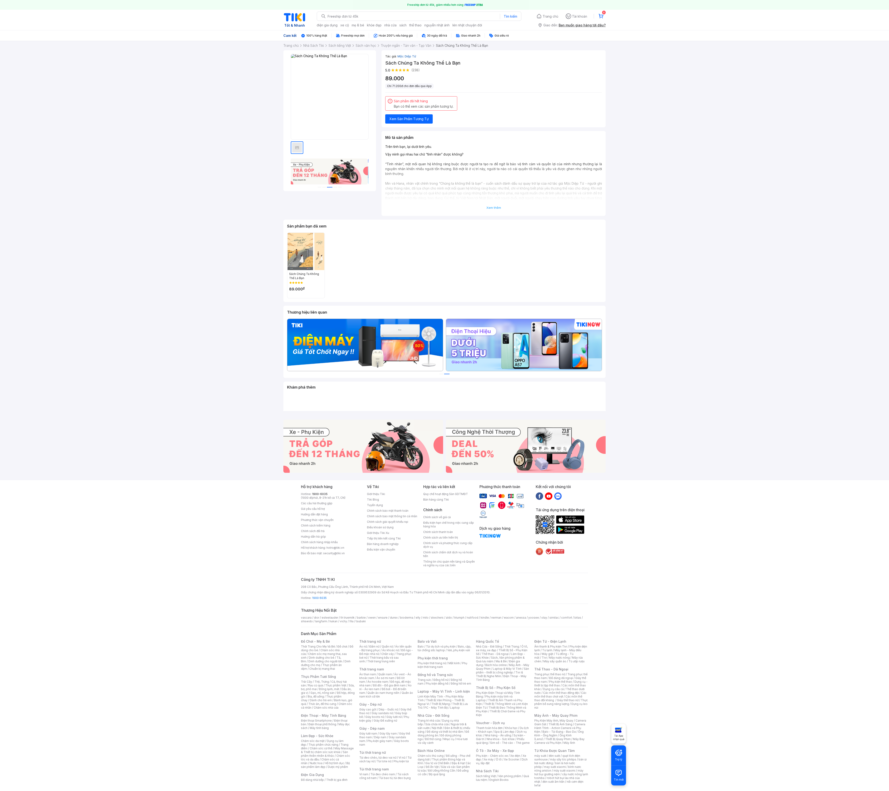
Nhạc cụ (448, 739)
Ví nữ (402, 757)
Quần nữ (387, 646)
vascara (306, 617)
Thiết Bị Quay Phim (558, 739)
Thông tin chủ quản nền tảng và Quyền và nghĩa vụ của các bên (449, 563)
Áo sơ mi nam (385, 678)
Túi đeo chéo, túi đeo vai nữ (377, 757)
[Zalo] (558, 496)
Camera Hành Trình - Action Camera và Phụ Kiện (559, 727)
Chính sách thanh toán (438, 532)
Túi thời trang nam (374, 769)
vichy (343, 621)
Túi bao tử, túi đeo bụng (395, 778)
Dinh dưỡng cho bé (321, 657)
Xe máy (488, 759)
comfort (566, 617)
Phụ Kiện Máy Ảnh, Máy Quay (553, 720)
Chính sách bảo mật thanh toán (387, 510)
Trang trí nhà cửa (429, 720)
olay (544, 617)
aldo (449, 617)
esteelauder (330, 617)
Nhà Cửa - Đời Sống (433, 715)
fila (351, 621)
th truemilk (348, 617)
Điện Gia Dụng (312, 775)
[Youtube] (548, 496)
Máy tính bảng (319, 728)
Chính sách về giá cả (437, 517)
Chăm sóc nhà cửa (326, 707)
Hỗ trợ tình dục (334, 763)
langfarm (321, 621)
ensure (383, 617)
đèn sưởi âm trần (553, 781)
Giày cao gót (367, 709)
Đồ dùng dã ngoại (561, 678)
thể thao (415, 25)
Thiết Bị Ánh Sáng (560, 724)
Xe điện (515, 755)
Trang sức (424, 680)
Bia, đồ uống (316, 696)
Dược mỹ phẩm (338, 767)
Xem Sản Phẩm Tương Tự (409, 119)
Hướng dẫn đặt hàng (314, 514)
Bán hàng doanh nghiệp (383, 544)
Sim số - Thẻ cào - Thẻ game (510, 742)
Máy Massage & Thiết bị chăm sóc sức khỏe (327, 750)
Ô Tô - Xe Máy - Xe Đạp (495, 751)
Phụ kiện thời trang (433, 658)
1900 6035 (319, 598)
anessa (521, 617)
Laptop (455, 707)
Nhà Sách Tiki (487, 771)
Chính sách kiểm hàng (315, 525)
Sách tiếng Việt (486, 776)
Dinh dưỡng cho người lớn (325, 661)
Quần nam (385, 674)
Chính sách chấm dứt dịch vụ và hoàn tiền (448, 554)
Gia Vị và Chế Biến (437, 763)
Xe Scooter (511, 759)
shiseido (307, 621)
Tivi (544, 657)
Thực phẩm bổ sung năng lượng (561, 702)
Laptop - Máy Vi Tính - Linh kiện (444, 691)
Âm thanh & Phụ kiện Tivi (550, 646)
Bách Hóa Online (431, 751)
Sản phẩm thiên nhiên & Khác (324, 753)
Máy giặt (547, 654)
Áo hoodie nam (377, 681)
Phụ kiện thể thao (560, 681)
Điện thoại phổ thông (322, 724)
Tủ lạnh (547, 650)
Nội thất (437, 728)
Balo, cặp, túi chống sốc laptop (444, 648)
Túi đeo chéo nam (383, 774)
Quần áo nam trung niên (383, 692)
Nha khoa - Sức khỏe (501, 739)
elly (418, 617)
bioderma (406, 617)
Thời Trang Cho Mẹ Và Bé (318, 646)
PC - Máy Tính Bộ (436, 707)
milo (426, 617)
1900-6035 (320, 494)
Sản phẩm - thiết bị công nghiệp (502, 670)
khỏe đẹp (374, 25)
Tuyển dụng (375, 505)
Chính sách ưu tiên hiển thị (440, 537)
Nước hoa (316, 763)
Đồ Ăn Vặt (432, 767)
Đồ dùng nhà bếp (312, 780)
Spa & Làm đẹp (504, 731)
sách (403, 25)
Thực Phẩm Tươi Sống (318, 677)
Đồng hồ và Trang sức (435, 675)
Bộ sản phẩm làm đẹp (325, 765)
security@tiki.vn (334, 553)
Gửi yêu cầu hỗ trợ (313, 509)
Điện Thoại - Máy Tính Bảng (323, 715)
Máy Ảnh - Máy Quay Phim (555, 715)
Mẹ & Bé (501, 661)
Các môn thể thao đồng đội (561, 692)
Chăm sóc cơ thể (321, 748)
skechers (437, 617)
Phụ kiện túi (401, 761)
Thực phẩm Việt (335, 685)
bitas (577, 617)
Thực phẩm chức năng (323, 744)
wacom (509, 617)
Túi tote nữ (384, 761)
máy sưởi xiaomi (564, 770)
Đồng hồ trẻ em (461, 683)
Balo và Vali (427, 641)
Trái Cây (306, 681)
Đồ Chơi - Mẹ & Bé (315, 641)
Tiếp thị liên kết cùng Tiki (384, 538)
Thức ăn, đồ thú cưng (322, 704)
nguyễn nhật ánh (437, 25)
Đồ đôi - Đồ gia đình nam (389, 685)
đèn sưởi (554, 755)
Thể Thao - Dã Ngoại (551, 669)
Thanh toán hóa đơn (489, 728)
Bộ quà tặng (437, 774)
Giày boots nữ (374, 717)
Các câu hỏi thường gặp (316, 503)
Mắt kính (454, 663)
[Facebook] (539, 496)
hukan (333, 621)
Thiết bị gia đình (336, 780)
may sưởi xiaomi (555, 767)
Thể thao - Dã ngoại (495, 654)
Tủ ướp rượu (577, 661)
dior (316, 617)
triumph (459, 617)
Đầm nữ (374, 646)
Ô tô (499, 759)
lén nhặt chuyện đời (467, 25)
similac (554, 617)
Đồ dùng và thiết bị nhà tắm (445, 731)
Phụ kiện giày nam (379, 741)
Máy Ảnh (569, 742)
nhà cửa (390, 25)
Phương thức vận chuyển (317, 520)
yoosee (533, 617)
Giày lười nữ (394, 717)
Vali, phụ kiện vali (458, 650)
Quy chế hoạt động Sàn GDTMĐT (445, 494)
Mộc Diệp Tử (407, 56)
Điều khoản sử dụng (380, 527)
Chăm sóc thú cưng (431, 755)
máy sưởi (540, 755)
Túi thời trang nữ (372, 752)
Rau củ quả (315, 685)
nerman (496, 617)
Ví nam (363, 774)
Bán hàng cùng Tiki (436, 499)
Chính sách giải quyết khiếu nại (387, 521)
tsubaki (361, 621)
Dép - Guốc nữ (388, 709)
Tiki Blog (373, 499)
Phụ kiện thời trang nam (442, 665)
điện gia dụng (327, 25)
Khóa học (511, 728)
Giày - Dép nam (372, 728)
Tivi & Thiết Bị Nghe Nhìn (499, 674)
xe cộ (344, 25)
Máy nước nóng (559, 657)
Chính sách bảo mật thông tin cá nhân (392, 516)
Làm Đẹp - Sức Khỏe (317, 736)
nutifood (472, 617)
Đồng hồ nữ (440, 680)
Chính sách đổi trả (313, 531)
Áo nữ (363, 646)
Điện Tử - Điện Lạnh (550, 641)
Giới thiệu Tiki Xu (378, 533)
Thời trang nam (371, 669)
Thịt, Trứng (321, 681)
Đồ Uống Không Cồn (441, 770)
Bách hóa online (496, 665)
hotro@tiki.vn (335, 547)
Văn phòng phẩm (509, 776)
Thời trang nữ (370, 641)
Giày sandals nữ (382, 713)
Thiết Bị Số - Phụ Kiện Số (495, 688)
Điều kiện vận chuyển (381, 549)
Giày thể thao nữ (568, 700)
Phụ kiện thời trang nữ (432, 663)
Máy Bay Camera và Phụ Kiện (559, 740)
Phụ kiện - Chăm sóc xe (492, 755)
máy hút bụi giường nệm (558, 772)
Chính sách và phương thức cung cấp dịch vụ (448, 544)
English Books (499, 780)
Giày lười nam (368, 733)
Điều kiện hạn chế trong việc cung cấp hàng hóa (448, 524)
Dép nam (380, 737)
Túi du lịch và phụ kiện (441, 646)
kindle (485, 617)
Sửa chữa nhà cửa (437, 724)
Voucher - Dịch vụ (490, 723)
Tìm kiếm (510, 16)
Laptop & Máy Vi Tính (507, 668)
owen (372, 617)
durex (394, 617)
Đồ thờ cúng (433, 739)
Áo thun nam (367, 674)
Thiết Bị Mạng (440, 704)
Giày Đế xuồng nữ (385, 720)
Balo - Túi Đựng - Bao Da (559, 731)
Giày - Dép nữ (370, 704)
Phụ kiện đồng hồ (437, 683)
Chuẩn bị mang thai (322, 668)
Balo (421, 646)
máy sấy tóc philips (563, 759)
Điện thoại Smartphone (316, 720)
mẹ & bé (358, 25)
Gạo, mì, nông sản (322, 692)
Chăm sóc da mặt (313, 741)
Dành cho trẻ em (321, 700)
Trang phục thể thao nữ (549, 674)
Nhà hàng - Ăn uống (498, 735)
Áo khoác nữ (390, 650)
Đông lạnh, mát (329, 689)
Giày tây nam (388, 733)
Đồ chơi (342, 646)
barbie (361, 617)
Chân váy (387, 654)
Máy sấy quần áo (554, 661)
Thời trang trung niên (381, 661)
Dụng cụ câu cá (553, 689)
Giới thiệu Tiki (376, 494)
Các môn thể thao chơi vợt (560, 694)
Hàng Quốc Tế (487, 641)
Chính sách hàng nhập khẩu (319, 542)
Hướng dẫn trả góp (313, 536)
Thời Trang (511, 646)
